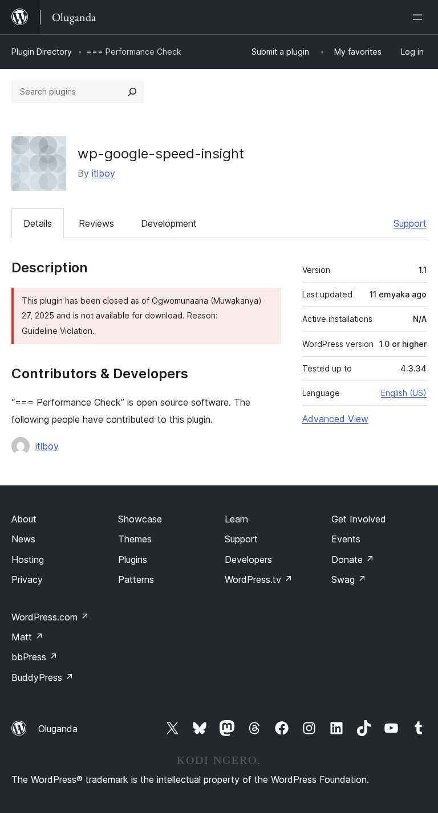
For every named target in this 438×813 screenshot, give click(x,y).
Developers (248, 559)
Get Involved (358, 519)
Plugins (132, 559)
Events (345, 539)
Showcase (140, 519)
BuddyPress (42, 677)
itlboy (103, 173)
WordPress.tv (259, 579)
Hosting (27, 559)
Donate (352, 559)
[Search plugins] (132, 91)
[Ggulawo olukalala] (420, 17)
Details (37, 223)
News (23, 539)
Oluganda (58, 728)
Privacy (27, 579)
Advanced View (335, 418)
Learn (236, 519)
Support (410, 223)
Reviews (96, 223)
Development (169, 223)
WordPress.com (50, 617)
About (23, 519)
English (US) (404, 393)
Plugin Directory (41, 51)
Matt (27, 637)
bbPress (34, 657)
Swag (348, 579)
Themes (135, 539)
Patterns (136, 579)
